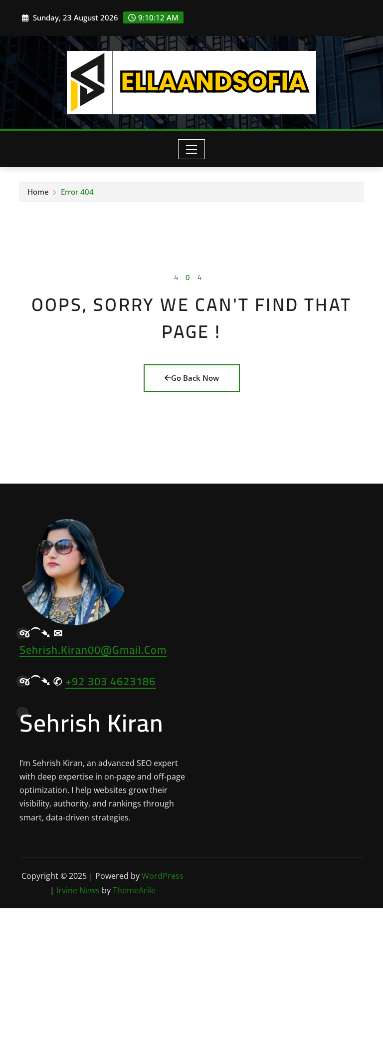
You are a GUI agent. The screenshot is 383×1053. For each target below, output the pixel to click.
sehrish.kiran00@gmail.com (93, 649)
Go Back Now (195, 378)
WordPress (163, 875)
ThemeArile (134, 890)
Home (38, 192)
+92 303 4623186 (110, 681)
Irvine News (78, 890)
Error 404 (77, 192)
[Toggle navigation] (191, 149)
